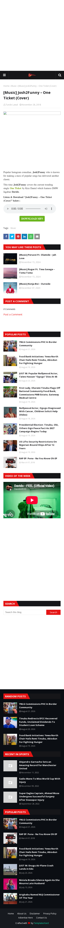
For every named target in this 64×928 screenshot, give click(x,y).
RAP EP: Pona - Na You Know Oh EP (38, 458)
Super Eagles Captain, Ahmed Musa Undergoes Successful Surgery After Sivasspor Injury (39, 796)
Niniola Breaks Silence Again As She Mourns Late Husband (39, 882)
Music (14, 85)
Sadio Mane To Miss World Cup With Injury (39, 780)
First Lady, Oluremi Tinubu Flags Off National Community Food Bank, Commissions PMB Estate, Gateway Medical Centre (39, 392)
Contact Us (41, 917)
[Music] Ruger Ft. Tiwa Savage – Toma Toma (37, 271)
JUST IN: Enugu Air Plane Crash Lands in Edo (36, 867)
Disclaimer (35, 913)
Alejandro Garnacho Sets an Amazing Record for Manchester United (37, 765)
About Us (21, 913)
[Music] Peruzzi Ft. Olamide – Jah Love (37, 256)
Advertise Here (25, 917)
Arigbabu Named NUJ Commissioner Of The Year (39, 896)
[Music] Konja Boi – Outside (34, 283)
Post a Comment (12, 314)
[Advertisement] (32, 35)
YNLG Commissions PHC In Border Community (38, 343)
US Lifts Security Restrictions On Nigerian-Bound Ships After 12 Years (38, 445)
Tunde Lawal (12, 104)
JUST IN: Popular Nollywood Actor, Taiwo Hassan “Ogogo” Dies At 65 (38, 375)
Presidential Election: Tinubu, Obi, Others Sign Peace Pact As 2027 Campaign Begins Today (39, 428)
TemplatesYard (41, 923)
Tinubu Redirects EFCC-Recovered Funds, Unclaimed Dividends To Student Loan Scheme (38, 722)
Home (6, 85)
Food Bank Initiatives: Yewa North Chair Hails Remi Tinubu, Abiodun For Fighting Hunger (38, 360)
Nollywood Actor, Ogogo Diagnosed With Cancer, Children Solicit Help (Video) (40, 411)
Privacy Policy (49, 913)
